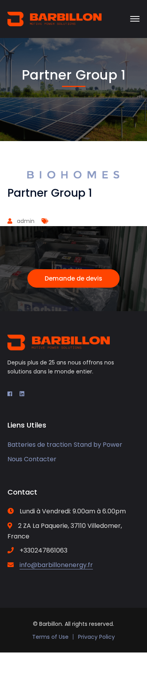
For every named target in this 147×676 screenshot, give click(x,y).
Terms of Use (50, 637)
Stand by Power (98, 444)
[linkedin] (22, 394)
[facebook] (9, 394)
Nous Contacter (31, 459)
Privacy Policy (96, 637)
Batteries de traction (39, 444)
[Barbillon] (54, 18)
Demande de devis (73, 278)
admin (25, 221)
